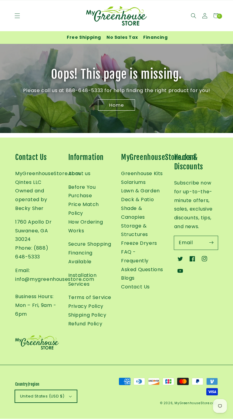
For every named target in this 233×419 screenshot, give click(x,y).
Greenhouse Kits (142, 173)
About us (79, 173)
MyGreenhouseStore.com (196, 403)
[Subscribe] (211, 242)
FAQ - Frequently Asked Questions (142, 260)
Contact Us (135, 286)
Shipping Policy (87, 314)
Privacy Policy (85, 306)
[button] (193, 15)
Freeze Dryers (139, 243)
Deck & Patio (137, 199)
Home (116, 105)
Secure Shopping (89, 244)
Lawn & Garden (140, 190)
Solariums (133, 182)
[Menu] (17, 15)
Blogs (128, 277)
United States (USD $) (42, 396)
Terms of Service (90, 297)
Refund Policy (85, 323)
